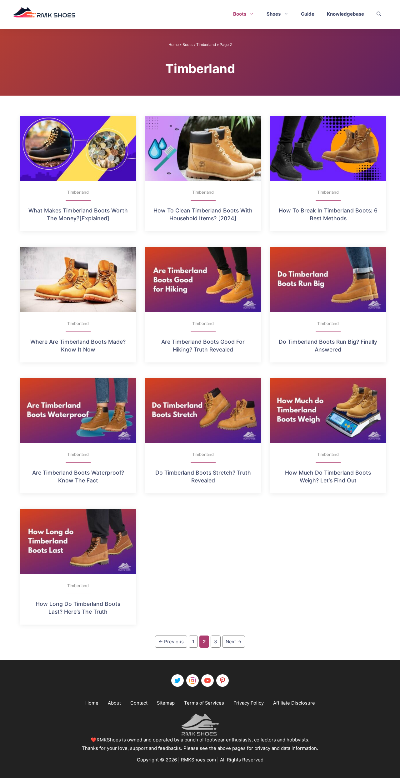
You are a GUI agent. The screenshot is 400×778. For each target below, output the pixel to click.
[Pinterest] (222, 680)
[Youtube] (207, 680)
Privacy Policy (248, 703)
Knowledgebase (345, 14)
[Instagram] (192, 680)
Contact (139, 703)
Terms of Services (204, 703)
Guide (307, 14)
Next (234, 642)
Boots (239, 14)
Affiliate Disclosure (294, 703)
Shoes (274, 14)
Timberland (206, 44)
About (114, 703)
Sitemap (166, 703)
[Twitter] (177, 680)
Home (173, 44)
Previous (171, 642)
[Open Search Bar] (379, 14)
